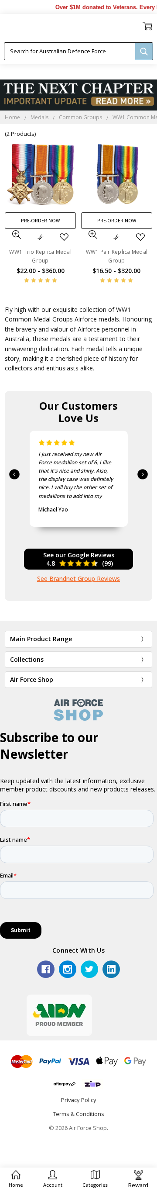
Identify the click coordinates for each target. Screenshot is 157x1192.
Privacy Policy (78, 1100)
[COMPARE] (40, 237)
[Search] (144, 51)
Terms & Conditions (78, 1114)
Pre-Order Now (40, 221)
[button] (52, 1179)
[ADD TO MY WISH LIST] (64, 237)
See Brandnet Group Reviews (78, 578)
